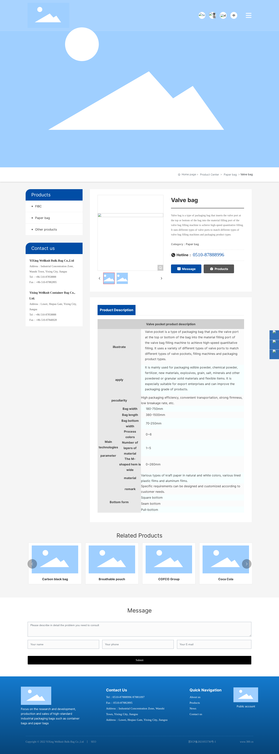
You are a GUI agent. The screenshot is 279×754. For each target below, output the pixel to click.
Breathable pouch (111, 579)
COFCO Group (168, 579)
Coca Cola (225, 579)
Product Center (209, 174)
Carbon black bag (54, 579)
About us (195, 697)
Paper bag (230, 174)
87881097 (138, 697)
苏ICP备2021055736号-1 (202, 741)
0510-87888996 (208, 254)
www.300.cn (246, 741)
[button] (32, 564)
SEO (93, 741)
